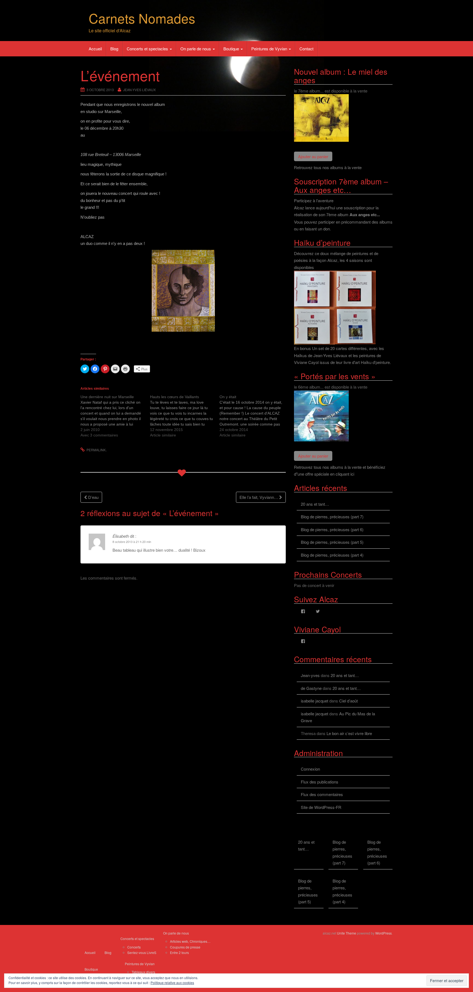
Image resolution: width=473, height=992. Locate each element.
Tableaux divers (143, 972)
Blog (114, 48)
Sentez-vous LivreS (141, 952)
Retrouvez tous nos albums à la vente (328, 167)
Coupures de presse (185, 947)
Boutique (231, 48)
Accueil (95, 48)
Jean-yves (310, 675)
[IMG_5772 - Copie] (183, 291)
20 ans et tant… (315, 504)
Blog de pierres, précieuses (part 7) (332, 516)
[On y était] (254, 416)
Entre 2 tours (179, 952)
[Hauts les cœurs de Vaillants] (185, 416)
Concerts (134, 947)
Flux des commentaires (322, 794)
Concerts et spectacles (148, 48)
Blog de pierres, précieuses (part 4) (332, 555)
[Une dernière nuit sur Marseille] (115, 416)
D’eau (93, 497)
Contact (306, 48)
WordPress (383, 933)
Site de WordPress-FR (321, 807)
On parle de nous (196, 48)
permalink (96, 449)
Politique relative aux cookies (172, 982)
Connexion (310, 769)
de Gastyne (311, 688)
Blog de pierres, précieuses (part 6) (332, 529)
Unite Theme (346, 933)
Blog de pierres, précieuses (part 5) (332, 542)
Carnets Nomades (142, 17)
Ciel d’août (348, 701)
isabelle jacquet (314, 701)
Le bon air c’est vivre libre (349, 733)
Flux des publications (319, 782)
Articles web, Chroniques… (190, 941)
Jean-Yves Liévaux (139, 89)
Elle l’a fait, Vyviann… (259, 497)
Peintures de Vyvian (269, 48)
